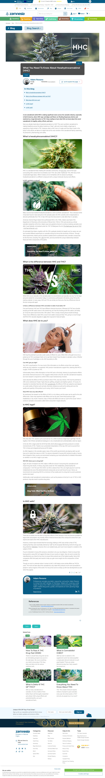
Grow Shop (35, 748)
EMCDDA (34, 547)
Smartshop (35, 743)
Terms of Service (44, 716)
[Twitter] (79, 591)
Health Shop (35, 741)
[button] (26, 81)
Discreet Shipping (51, 756)
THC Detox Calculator (82, 733)
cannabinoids (51, 384)
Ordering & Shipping (67, 741)
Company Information (67, 735)
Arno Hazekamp (51, 81)
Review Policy (66, 751)
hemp (60, 444)
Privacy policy (57, 768)
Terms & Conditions (67, 743)
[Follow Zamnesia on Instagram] (19, 748)
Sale (34, 756)
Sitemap (49, 758)
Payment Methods (67, 738)
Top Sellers (50, 741)
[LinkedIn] (76, 591)
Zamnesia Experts (52, 753)
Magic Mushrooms (37, 746)
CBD (42, 238)
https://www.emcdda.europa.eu (47, 606)
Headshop (35, 735)
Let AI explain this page (71, 82)
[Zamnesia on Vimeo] (22, 748)
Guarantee (65, 753)
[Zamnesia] (21, 13)
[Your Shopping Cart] (88, 14)
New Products (51, 738)
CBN (45, 317)
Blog (49, 735)
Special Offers (36, 753)
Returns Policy (66, 748)
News (36, 626)
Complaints (65, 756)
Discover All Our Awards (76, 723)
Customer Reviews (52, 746)
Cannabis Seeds (36, 733)
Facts (27, 626)
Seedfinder (50, 733)
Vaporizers (35, 738)
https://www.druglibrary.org (59, 612)
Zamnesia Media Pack (53, 748)
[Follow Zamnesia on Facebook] (16, 748)
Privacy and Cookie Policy (68, 746)
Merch (34, 751)
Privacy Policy (36, 716)
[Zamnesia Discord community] (22, 751)
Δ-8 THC (63, 170)
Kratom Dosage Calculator (83, 740)
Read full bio (37, 592)
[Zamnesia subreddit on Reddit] (19, 751)
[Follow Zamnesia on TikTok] (16, 751)
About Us (50, 743)
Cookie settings (83, 774)
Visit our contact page (23, 744)
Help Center (65, 733)
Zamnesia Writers (52, 751)
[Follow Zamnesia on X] (25, 748)
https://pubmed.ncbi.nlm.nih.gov (58, 609)
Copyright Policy (66, 758)
